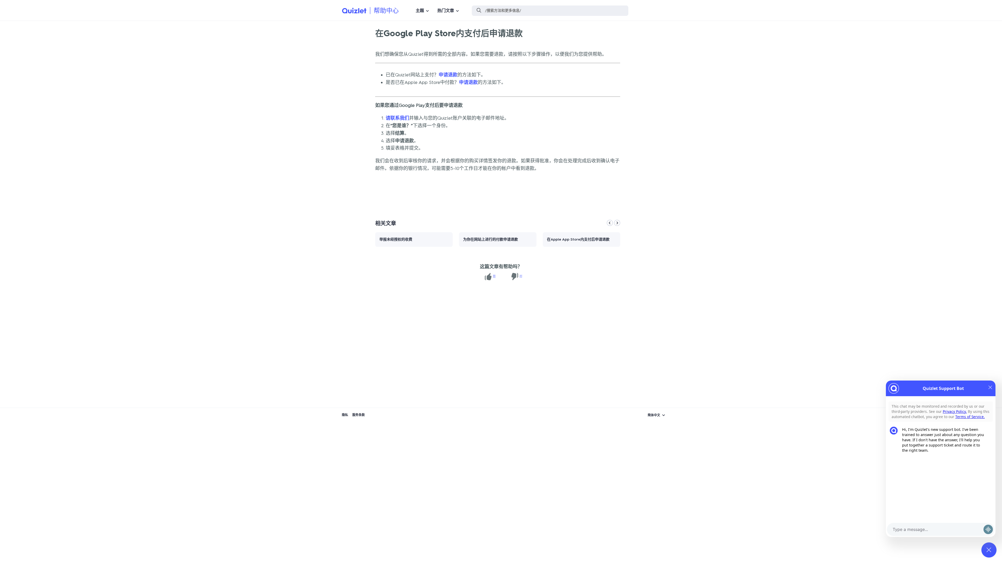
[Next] (617, 223)
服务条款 (358, 415)
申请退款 (448, 75)
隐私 (345, 415)
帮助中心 (386, 10)
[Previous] (610, 223)
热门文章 (445, 10)
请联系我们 (397, 118)
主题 (420, 10)
